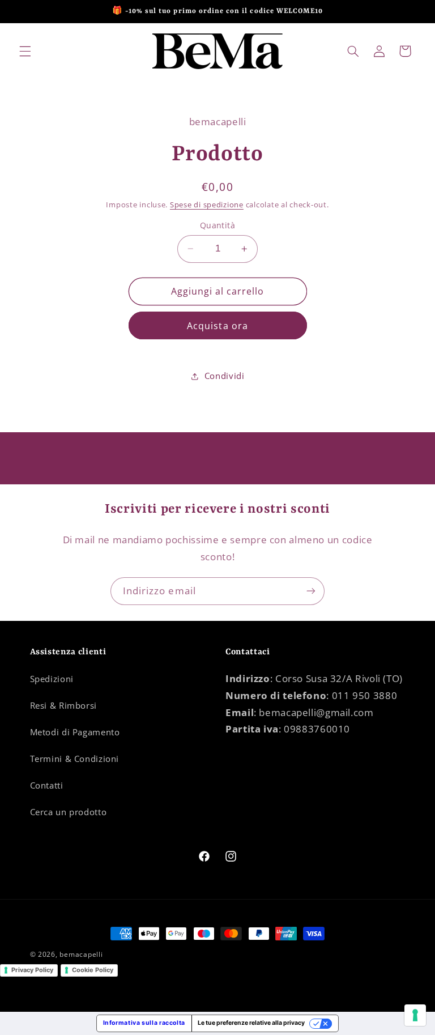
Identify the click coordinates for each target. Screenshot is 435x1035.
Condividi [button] (224, 375)
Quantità (217, 225)
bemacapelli (81, 954)
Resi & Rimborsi (63, 705)
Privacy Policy (32, 970)
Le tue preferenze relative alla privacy (251, 1023)
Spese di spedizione (207, 205)
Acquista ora (217, 326)
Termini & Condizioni (75, 758)
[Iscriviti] (311, 591)
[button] (25, 51)
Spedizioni (52, 678)
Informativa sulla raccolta (144, 1023)
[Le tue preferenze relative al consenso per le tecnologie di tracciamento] (415, 1015)
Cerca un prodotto (68, 811)
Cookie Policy (92, 970)
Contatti (46, 785)
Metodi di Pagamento (75, 732)
